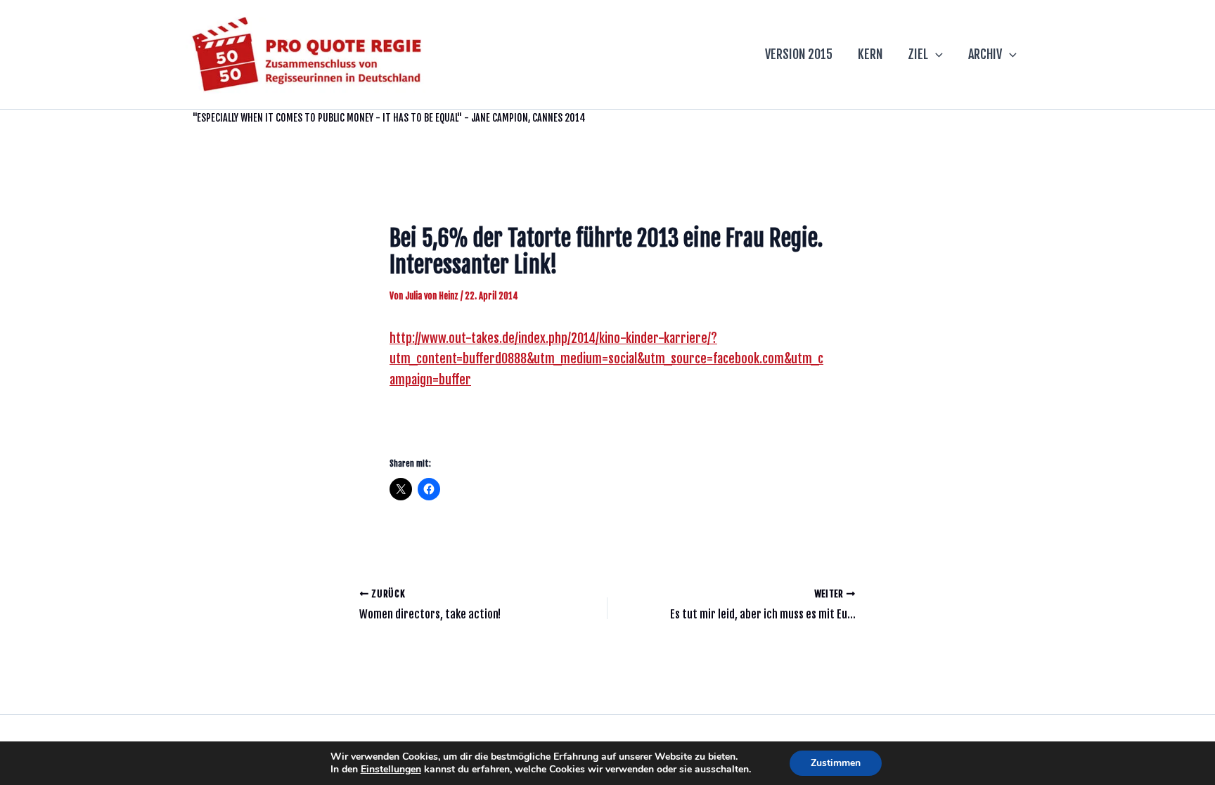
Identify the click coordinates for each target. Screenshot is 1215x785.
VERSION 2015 (798, 54)
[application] (935, 54)
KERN (870, 54)
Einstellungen (391, 769)
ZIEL (918, 54)
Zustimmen (836, 763)
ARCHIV (985, 54)
